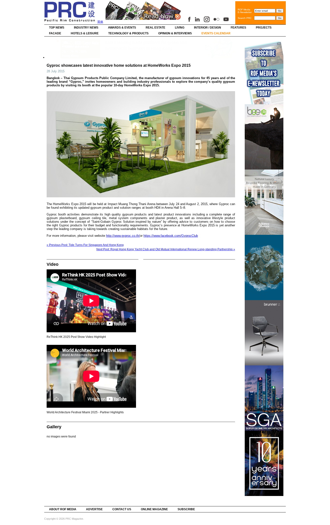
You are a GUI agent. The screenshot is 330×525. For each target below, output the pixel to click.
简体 (100, 21)
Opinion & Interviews (175, 33)
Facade (55, 33)
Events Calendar (215, 33)
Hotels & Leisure (85, 33)
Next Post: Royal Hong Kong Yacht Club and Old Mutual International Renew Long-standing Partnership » (165, 249)
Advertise (94, 509)
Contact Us (121, 509)
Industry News (86, 27)
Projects (264, 27)
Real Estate (155, 27)
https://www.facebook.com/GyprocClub (170, 235)
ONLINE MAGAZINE (154, 509)
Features (238, 27)
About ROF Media (62, 509)
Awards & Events (122, 27)
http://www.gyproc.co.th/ (123, 235)
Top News (56, 27)
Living (179, 27)
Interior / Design (207, 27)
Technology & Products (128, 33)
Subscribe (186, 509)
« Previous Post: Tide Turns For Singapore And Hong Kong (85, 245)
